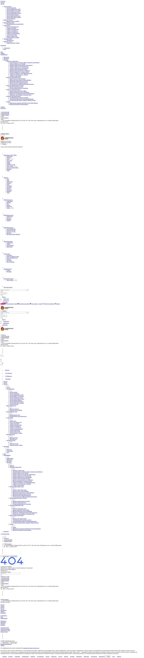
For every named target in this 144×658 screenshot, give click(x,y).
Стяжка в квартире (11, 28)
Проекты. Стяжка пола (13, 61)
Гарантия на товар (5, 630)
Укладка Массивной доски (13, 16)
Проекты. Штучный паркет (14, 96)
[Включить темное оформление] (2, 135)
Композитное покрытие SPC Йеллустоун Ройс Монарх (24, 103)
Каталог (3, 604)
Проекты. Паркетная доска (14, 89)
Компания (3, 613)
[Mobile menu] (2, 326)
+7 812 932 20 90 (5, 112)
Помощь (3, 625)
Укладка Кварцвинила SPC (14, 9)
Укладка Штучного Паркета (14, 17)
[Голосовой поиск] (2, 293)
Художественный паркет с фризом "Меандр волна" (23, 100)
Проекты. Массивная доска (14, 77)
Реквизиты (3, 621)
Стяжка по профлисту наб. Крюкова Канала (21, 73)
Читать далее (76, 652)
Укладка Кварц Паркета (13, 14)
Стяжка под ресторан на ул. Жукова (19, 74)
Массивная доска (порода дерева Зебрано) (20, 80)
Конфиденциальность (6, 644)
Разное (8, 101)
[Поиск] (2, 356)
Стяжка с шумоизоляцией (13, 33)
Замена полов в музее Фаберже (18, 78)
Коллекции (3, 610)
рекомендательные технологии (31, 648)
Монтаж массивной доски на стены (19, 81)
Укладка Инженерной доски (14, 13)
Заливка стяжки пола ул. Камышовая (19, 68)
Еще (8, 170)
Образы (2, 611)
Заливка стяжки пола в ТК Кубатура (19, 66)
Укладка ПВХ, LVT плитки (14, 10)
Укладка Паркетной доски (13, 12)
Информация (4, 618)
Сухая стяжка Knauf (12, 34)
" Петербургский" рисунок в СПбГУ (19, 97)
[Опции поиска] (2, 291)
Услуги (2, 609)
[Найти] (5, 293)
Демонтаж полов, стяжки (13, 43)
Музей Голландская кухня (16, 86)
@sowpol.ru (5, 117)
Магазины (3, 622)
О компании (4, 615)
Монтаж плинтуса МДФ (13, 21)
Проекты (3, 623)
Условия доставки (5, 629)
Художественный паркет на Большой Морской (22, 99)
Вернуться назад (5, 569)
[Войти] (1, 357)
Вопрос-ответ (4, 631)
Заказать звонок (5, 115)
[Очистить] (28, 290)
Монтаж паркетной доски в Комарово (19, 92)
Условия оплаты (5, 627)
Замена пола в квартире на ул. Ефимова (20, 70)
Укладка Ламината (11, 7)
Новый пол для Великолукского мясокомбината (22, 93)
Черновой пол (10, 40)
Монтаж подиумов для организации (19, 104)
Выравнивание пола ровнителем (15, 24)
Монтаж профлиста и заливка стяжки (19, 72)
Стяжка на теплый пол (12, 32)
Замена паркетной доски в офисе (18, 91)
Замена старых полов (12, 36)
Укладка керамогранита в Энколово (19, 88)
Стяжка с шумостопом (15, 76)
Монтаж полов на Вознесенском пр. (19, 82)
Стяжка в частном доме (13, 29)
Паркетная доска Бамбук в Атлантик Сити (20, 95)
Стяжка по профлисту (12, 30)
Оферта (2, 645)
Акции (2, 606)
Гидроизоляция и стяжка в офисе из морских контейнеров (24, 62)
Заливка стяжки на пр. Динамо (17, 64)
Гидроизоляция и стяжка (13, 37)
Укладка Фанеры (11, 18)
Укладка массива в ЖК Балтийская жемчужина (22, 84)
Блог (2, 617)
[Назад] (8, 386)
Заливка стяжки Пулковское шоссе (18, 69)
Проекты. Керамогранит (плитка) (15, 85)
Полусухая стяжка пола (13, 26)
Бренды (2, 607)
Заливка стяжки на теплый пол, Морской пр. (21, 65)
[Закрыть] (2, 364)
